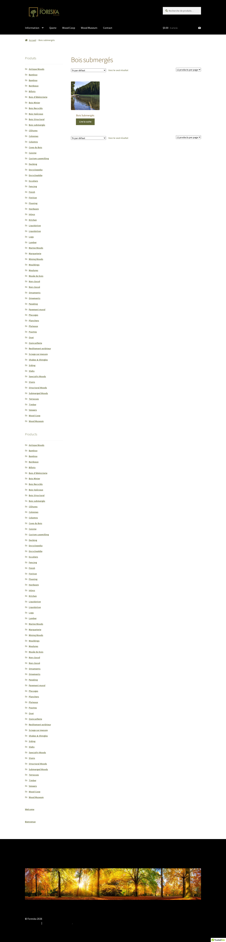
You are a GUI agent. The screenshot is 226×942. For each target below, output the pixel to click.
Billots (32, 91)
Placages (33, 314)
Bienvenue (30, 821)
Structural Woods (38, 387)
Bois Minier (34, 102)
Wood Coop (68, 27)
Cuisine (32, 152)
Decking (33, 164)
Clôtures (33, 130)
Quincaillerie (35, 343)
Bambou (33, 80)
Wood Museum (89, 27)
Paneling (33, 303)
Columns (33, 141)
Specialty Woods (37, 376)
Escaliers (33, 180)
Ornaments (35, 292)
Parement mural (37, 309)
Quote (52, 27)
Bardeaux (34, 85)
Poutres (33, 331)
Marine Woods (36, 247)
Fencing (33, 186)
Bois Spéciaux (36, 113)
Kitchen (33, 219)
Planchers (34, 320)
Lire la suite (85, 121)
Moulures (33, 270)
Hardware (34, 208)
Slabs (32, 370)
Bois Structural (37, 119)
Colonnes (33, 136)
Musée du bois (36, 275)
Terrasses (34, 398)
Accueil (32, 40)
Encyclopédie (35, 175)
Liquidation (35, 225)
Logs (31, 236)
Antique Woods (36, 69)
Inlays (32, 214)
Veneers (33, 409)
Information (32, 27)
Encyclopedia (36, 169)
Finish (32, 192)
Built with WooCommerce (57, 923)
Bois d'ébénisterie (38, 97)
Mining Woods (36, 259)
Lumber (33, 242)
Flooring (33, 203)
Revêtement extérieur (40, 348)
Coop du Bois (35, 147)
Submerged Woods (38, 393)
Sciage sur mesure (38, 354)
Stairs (32, 382)
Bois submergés (37, 124)
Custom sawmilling (39, 158)
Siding (32, 365)
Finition (33, 197)
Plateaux (33, 326)
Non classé (34, 281)
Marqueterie (35, 253)
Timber (32, 404)
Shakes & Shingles (38, 359)
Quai (31, 337)
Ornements (34, 298)
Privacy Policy (33, 923)
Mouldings (34, 264)
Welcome (29, 809)
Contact (107, 27)
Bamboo (33, 74)
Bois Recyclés (36, 108)
